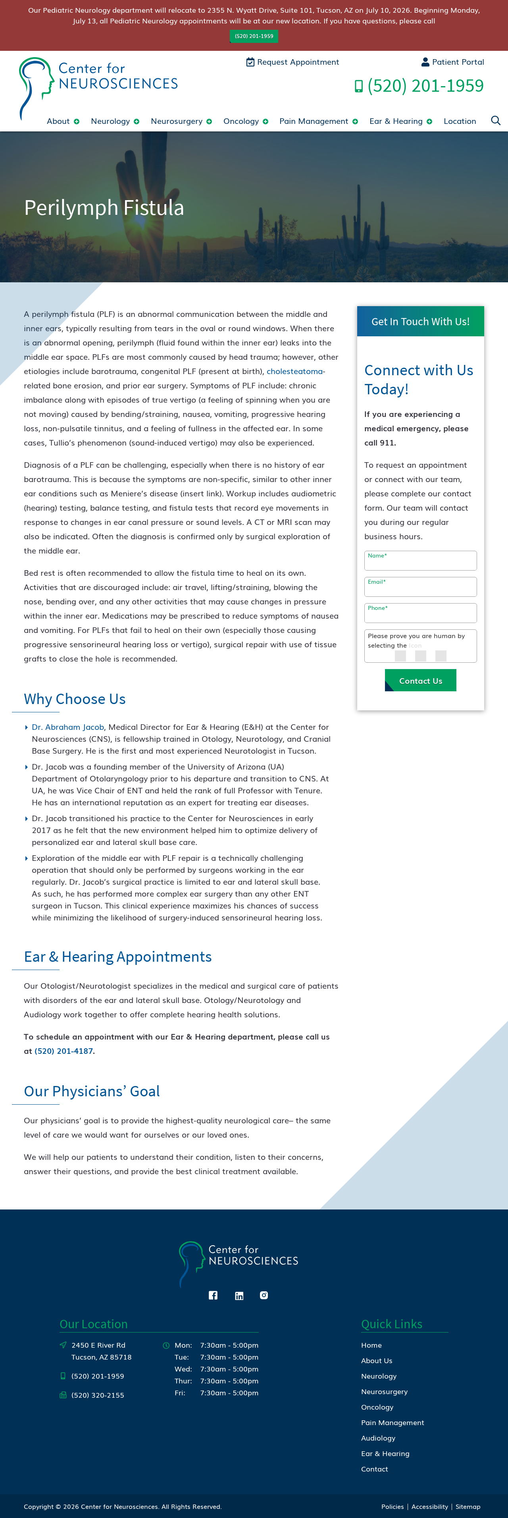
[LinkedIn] (238, 1294)
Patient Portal (457, 61)
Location (460, 120)
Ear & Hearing (396, 120)
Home (371, 1344)
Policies (392, 1506)
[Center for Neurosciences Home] (98, 87)
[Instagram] (264, 1294)
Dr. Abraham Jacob (68, 726)
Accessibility (430, 1506)
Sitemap (468, 1506)
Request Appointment (297, 61)
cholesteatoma (295, 370)
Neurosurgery (176, 120)
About (58, 120)
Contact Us (421, 680)
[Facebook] (213, 1294)
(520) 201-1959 (254, 36)
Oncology (241, 120)
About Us (377, 1360)
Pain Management (313, 120)
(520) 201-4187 (64, 1050)
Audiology (378, 1437)
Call (425, 85)
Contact (374, 1468)
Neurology (110, 120)
